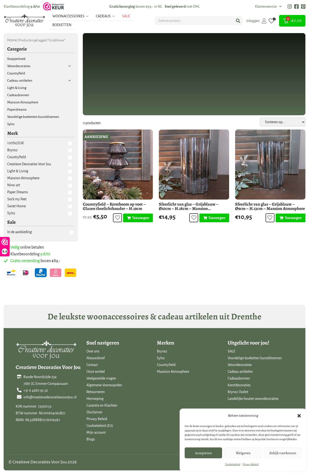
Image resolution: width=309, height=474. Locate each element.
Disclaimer (94, 412)
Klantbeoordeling (22, 6)
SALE (231, 351)
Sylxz (161, 358)
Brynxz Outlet (238, 392)
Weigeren (243, 453)
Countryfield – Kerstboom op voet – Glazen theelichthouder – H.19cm (114, 206)
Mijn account (96, 432)
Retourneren (95, 392)
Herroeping (95, 399)
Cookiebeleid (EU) (99, 426)
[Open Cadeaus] (113, 16)
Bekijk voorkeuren (282, 453)
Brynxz (162, 351)
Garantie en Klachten (101, 405)
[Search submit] (238, 20)
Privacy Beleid (251, 464)
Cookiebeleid (232, 464)
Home (12, 40)
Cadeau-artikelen (240, 371)
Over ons (92, 351)
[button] (299, 415)
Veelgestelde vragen (101, 378)
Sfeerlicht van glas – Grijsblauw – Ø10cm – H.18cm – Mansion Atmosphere (188, 208)
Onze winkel (95, 371)
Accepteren (203, 453)
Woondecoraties (240, 365)
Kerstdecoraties (239, 385)
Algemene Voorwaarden (104, 385)
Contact (92, 365)
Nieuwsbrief (95, 358)
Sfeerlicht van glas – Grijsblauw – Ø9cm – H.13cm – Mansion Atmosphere (270, 206)
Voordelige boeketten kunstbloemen (255, 358)
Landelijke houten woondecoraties (253, 399)
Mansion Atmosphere (173, 371)
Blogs (90, 439)
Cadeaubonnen (239, 378)
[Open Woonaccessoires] (87, 16)
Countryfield (166, 365)
